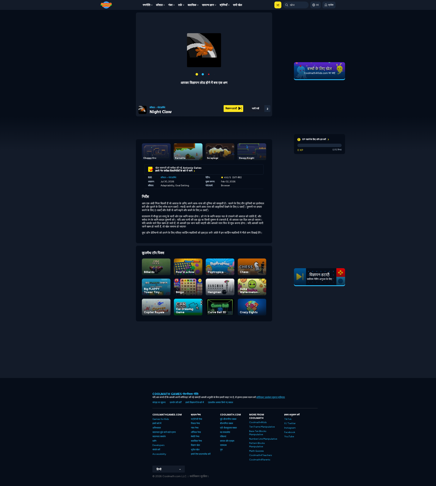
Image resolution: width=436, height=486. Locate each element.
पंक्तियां (223, 436)
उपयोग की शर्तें (175, 402)
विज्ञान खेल (195, 445)
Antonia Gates (192, 167)
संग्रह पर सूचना (159, 402)
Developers (158, 445)
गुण (221, 449)
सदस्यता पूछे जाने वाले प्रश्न (164, 432)
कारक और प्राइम (227, 440)
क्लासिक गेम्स (196, 440)
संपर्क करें (156, 449)
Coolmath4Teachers (260, 455)
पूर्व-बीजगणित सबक (228, 419)
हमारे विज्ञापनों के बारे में (194, 402)
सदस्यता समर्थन (159, 436)
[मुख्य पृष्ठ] (106, 4)
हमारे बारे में (156, 423)
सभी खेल (237, 5)
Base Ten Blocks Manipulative (257, 433)
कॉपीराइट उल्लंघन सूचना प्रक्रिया (270, 397)
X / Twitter (290, 423)
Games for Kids (160, 419)
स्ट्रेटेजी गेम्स (196, 419)
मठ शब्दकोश (225, 432)
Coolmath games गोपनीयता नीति (175, 394)
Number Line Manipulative (263, 438)
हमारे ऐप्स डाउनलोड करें (201, 454)
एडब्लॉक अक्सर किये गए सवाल (220, 402)
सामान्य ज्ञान (208, 5)
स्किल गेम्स (195, 423)
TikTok (288, 419)
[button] (277, 5)
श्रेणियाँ (223, 5)
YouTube (289, 436)
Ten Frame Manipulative (262, 426)
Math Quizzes (256, 451)
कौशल (159, 5)
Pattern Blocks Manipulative (257, 445)
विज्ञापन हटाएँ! (231, 108)
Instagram (290, 427)
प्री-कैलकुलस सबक (228, 427)
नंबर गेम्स (194, 427)
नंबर (170, 5)
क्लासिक (192, 5)
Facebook (289, 432)
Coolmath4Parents (259, 459)
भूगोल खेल (195, 449)
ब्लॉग (154, 440)
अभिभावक (156, 427)
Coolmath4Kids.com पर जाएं (319, 73)
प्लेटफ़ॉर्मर (161, 107)
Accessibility (159, 454)
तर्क (180, 5)
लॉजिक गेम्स (196, 432)
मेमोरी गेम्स (195, 436)
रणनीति (146, 5)
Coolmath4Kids (258, 422)
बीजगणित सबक (226, 423)
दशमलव (223, 445)
